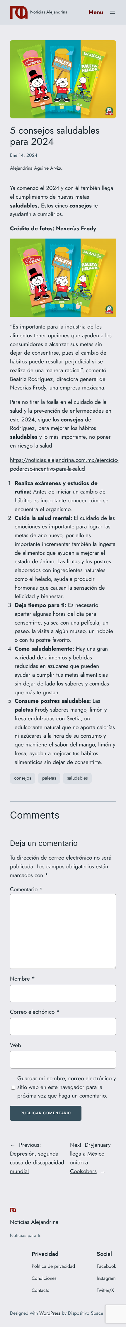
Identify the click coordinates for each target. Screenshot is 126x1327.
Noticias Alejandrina (48, 12)
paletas (49, 778)
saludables (77, 778)
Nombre (22, 978)
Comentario (26, 889)
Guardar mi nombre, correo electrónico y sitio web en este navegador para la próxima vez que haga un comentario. (66, 1087)
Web (15, 1045)
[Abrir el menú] (112, 12)
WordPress (49, 1313)
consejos (22, 778)
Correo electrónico (34, 1012)
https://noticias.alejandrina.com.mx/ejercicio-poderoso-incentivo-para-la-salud (64, 464)
